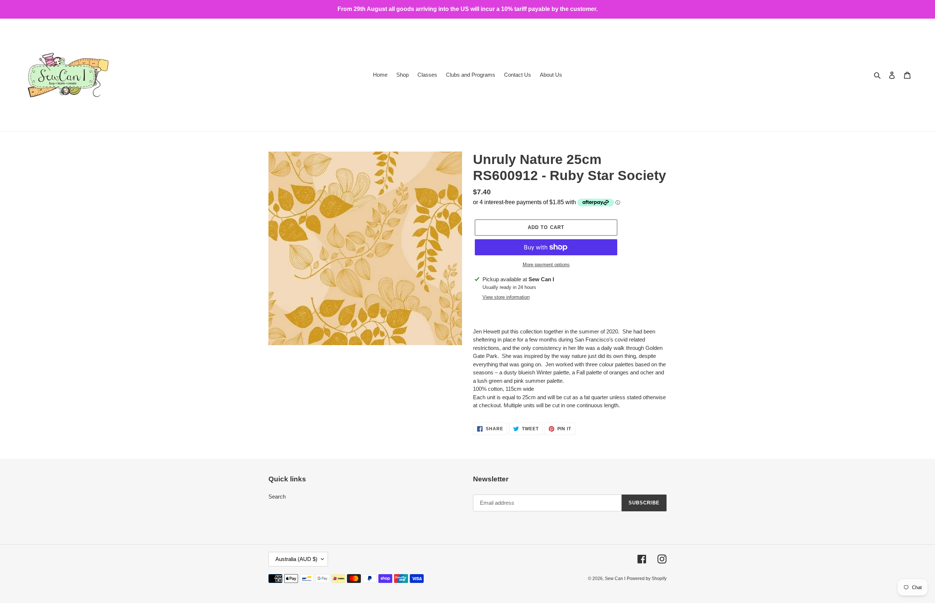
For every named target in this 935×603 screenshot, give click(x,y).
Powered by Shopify (647, 578)
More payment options (546, 264)
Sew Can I (615, 578)
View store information (506, 297)
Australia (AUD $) (296, 559)
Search (277, 496)
